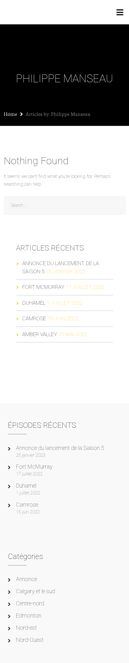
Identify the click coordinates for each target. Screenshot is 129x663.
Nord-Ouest (30, 640)
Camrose (34, 318)
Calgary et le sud (35, 591)
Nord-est (26, 627)
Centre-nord (30, 603)
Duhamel (33, 303)
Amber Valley (39, 334)
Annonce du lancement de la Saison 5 (60, 448)
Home (10, 113)
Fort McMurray (43, 287)
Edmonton (28, 615)
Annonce (26, 579)
